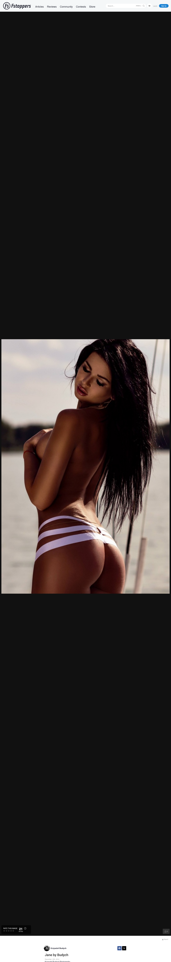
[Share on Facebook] (119, 948)
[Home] (17, 6)
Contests (81, 6)
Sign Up (163, 6)
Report (165, 939)
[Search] (144, 6)
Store (92, 6)
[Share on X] (124, 948)
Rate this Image (10, 928)
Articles (39, 6)
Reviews (52, 6)
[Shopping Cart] (149, 5)
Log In (155, 6)
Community (66, 6)
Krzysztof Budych (58, 948)
